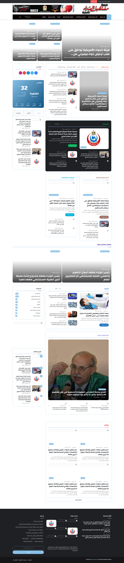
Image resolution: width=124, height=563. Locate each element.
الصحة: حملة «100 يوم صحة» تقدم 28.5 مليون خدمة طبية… (26, 56)
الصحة (58, 17)
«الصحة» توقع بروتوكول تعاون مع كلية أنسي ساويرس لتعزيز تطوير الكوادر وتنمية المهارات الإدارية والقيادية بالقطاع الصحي (58, 112)
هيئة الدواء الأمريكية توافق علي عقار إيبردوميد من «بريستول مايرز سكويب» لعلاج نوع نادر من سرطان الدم (90, 235)
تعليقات (18, 113)
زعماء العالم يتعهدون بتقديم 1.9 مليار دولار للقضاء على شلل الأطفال (94, 314)
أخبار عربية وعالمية (93, 17)
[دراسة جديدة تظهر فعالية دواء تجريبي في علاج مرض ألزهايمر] (72, 323)
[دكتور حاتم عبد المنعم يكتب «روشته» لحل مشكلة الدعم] (66, 403)
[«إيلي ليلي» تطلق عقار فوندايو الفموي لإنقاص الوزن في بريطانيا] (49, 31)
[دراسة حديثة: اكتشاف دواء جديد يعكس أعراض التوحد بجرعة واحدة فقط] (72, 305)
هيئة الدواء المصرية (39, 541)
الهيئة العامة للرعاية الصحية (37, 538)
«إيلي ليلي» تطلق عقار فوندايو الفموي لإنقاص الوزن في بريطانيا (51, 36)
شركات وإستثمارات (81, 17)
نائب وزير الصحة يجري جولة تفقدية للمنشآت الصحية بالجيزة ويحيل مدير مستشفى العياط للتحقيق (58, 93)
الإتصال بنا (15, 560)
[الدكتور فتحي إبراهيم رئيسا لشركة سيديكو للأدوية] (108, 403)
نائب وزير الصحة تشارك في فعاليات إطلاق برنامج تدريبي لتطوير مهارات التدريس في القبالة (58, 164)
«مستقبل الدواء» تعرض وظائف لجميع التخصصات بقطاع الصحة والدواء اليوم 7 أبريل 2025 (62, 452)
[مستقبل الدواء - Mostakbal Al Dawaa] (95, 9)
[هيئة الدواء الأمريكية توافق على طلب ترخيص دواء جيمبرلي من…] (86, 41)
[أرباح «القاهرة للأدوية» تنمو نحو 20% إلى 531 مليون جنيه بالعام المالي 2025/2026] (73, 228)
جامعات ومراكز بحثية (68, 17)
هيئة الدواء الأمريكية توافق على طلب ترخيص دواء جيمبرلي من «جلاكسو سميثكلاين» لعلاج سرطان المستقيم (96, 204)
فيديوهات (37, 313)
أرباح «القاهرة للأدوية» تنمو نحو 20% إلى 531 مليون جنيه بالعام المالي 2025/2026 (56, 231)
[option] (62, 41)
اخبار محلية (102, 17)
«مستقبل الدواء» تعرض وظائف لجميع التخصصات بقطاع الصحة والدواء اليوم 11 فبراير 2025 (62, 486)
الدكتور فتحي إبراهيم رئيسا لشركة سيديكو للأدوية (100, 408)
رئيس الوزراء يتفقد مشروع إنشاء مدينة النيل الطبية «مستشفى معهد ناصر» (38, 278)
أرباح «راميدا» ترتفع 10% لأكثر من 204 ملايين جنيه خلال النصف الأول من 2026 (56, 222)
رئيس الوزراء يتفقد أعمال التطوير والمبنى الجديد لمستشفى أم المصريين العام (87, 276)
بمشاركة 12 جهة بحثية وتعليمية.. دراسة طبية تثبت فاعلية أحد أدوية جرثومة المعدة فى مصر (58, 315)
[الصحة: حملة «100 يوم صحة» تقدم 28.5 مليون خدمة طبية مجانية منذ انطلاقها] (72, 101)
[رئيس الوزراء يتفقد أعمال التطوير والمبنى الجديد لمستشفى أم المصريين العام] (86, 266)
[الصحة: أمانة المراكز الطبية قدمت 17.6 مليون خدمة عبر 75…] (25, 31)
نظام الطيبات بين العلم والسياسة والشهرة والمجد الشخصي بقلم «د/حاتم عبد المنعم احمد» (79, 409)
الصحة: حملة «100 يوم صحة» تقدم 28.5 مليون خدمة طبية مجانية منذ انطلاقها (58, 102)
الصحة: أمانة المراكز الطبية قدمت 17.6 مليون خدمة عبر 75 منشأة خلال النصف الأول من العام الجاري (67, 1)
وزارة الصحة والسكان (27, 541)
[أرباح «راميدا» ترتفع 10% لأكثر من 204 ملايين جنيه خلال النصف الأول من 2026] (73, 219)
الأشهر (29, 113)
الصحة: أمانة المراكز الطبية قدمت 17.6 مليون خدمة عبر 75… (25, 36)
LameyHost (94, 559)
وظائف (44, 17)
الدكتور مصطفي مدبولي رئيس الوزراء (35, 536)
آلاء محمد (104, 109)
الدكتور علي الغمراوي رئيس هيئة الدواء (34, 533)
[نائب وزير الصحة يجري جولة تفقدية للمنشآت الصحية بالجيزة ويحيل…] (49, 51)
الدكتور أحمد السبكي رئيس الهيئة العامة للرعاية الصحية (31, 524)
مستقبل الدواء (36, 316)
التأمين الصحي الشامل (38, 521)
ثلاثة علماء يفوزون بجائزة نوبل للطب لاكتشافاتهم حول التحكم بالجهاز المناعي (57, 297)
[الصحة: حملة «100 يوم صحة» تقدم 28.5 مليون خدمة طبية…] (25, 51)
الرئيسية (30, 560)
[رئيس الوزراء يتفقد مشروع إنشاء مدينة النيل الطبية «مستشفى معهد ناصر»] (37, 266)
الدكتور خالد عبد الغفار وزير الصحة (36, 530)
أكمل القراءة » (72, 146)
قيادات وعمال (51, 17)
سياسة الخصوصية (23, 560)
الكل (97, 67)
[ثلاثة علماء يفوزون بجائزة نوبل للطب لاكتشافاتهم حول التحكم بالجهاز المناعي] (72, 296)
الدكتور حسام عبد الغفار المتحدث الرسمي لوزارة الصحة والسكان (29, 527)
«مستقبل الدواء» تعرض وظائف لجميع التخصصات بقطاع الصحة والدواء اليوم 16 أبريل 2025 (94, 452)
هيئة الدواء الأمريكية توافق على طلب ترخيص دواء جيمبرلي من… (89, 52)
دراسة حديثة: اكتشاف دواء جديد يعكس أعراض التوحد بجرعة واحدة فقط (58, 306)
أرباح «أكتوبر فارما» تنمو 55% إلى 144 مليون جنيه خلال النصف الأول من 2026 (61, 203)
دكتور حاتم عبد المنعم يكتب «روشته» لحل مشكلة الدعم (59, 408)
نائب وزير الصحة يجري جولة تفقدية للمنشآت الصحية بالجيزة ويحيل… (50, 56)
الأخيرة (39, 113)
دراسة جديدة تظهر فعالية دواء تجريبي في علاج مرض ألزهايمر (59, 324)
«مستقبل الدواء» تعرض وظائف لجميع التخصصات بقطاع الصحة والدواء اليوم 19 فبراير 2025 (94, 486)
